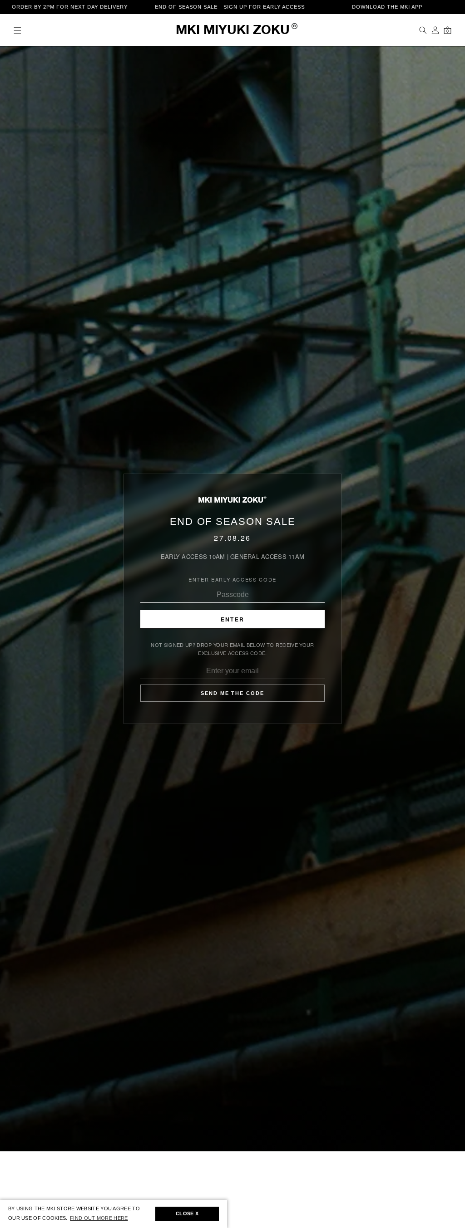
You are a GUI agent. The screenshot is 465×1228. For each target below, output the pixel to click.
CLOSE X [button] (187, 1213)
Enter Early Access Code (232, 579)
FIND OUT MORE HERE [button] (99, 1218)
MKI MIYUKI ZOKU (233, 30)
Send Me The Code (233, 693)
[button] (17, 30)
